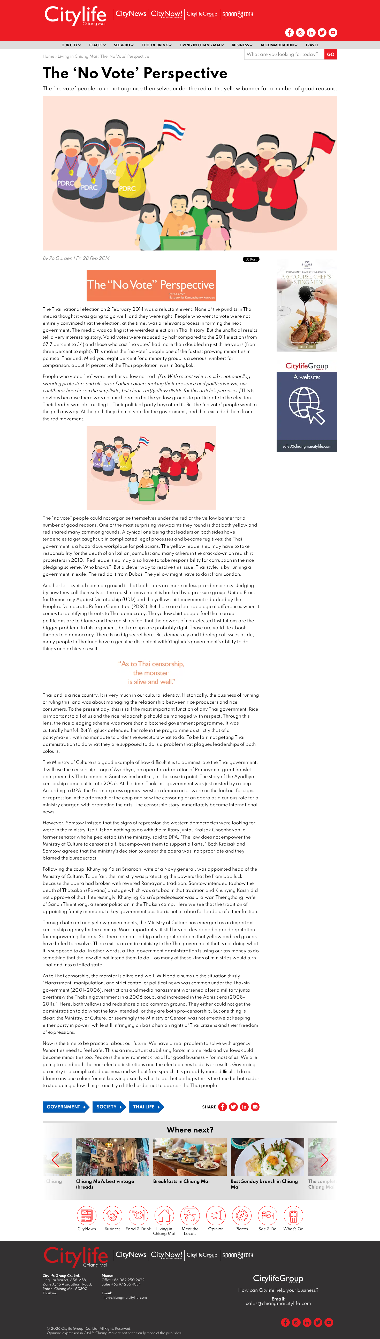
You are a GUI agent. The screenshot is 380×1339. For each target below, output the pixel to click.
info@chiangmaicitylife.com (124, 1297)
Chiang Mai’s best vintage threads (112, 1167)
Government (63, 1107)
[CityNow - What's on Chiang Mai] (166, 14)
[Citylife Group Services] (202, 14)
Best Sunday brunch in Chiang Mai (267, 1167)
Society (107, 1107)
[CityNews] (131, 14)
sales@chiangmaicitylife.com (278, 1301)
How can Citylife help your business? (278, 1290)
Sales (121, 1284)
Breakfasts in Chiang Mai (190, 1167)
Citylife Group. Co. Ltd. (80, 1328)
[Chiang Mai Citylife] (76, 16)
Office (123, 1279)
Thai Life (144, 1107)
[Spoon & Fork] (238, 14)
